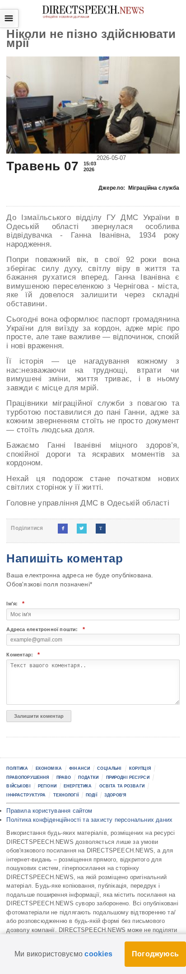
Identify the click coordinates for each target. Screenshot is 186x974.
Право (63, 777)
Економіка (49, 768)
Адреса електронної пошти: (45, 629)
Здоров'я (115, 795)
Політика (17, 768)
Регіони (47, 786)
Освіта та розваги (121, 786)
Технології (66, 795)
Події (91, 795)
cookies (98, 954)
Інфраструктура (26, 795)
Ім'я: (15, 603)
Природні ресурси (127, 777)
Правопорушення (27, 777)
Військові (18, 786)
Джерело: (139, 188)
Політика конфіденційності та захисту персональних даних (89, 819)
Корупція (140, 768)
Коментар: (23, 654)
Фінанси (79, 768)
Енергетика (78, 786)
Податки (88, 777)
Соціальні (109, 768)
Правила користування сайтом (49, 810)
